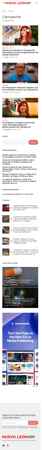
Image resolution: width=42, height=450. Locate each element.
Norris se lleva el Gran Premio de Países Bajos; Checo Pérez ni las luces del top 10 (19, 169)
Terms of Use (34, 427)
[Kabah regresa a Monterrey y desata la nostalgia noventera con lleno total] (5, 207)
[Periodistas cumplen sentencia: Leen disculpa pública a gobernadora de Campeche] (20, 108)
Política (11, 48)
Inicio (3, 11)
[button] (3, 3)
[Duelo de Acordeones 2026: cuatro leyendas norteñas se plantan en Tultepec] (5, 218)
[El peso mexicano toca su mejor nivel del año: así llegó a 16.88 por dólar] (5, 241)
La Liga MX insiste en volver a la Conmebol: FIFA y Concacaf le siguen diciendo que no (19, 181)
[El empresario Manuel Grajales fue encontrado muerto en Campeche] (20, 73)
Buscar (5, 136)
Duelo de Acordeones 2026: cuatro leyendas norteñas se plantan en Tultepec (18, 162)
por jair (6, 284)
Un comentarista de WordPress (12, 194)
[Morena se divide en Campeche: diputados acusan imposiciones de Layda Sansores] (20, 35)
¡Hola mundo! (29, 194)
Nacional (5, 48)
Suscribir (33, 423)
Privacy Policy (23, 427)
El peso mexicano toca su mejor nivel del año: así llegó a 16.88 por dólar (19, 175)
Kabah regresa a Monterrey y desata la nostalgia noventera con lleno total (19, 156)
